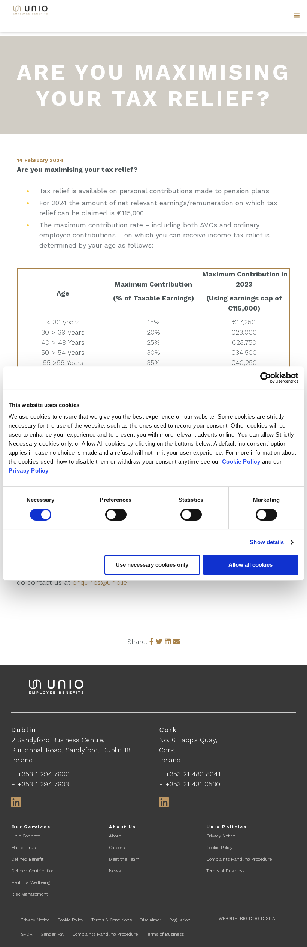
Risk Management (29, 894)
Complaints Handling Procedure (239, 859)
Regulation (180, 920)
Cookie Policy (241, 461)
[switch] (116, 515)
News (115, 870)
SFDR (27, 934)
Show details (267, 542)
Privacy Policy (28, 470)
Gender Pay (52, 934)
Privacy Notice (220, 836)
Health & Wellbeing (30, 882)
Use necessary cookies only (152, 564)
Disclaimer (150, 920)
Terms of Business (225, 870)
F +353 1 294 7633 (40, 784)
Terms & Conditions (111, 920)
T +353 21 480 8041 (190, 774)
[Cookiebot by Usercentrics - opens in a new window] (265, 377)
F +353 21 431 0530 (189, 784)
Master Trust (24, 847)
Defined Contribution (33, 870)
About (115, 836)
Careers (117, 847)
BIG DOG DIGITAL (259, 918)
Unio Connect (25, 836)
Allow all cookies (250, 564)
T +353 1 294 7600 (40, 774)
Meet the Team (124, 859)
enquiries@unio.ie (100, 582)
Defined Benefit (27, 859)
